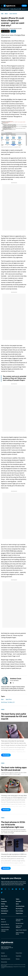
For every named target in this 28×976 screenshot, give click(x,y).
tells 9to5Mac (8, 99)
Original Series (19, 913)
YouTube (12, 889)
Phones (3, 899)
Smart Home (4, 908)
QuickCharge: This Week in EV (8, 702)
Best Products (19, 908)
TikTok (16, 889)
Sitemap (18, 958)
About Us (3, 919)
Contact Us (3, 921)
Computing (4, 901)
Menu (1, 6)
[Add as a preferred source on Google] (5, 31)
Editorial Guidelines (5, 927)
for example (21, 643)
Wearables (18, 901)
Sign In (24, 5)
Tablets (17, 899)
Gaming (3, 904)
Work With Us (4, 956)
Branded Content (19, 923)
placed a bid (18, 68)
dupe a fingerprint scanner (15, 358)
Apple (2, 699)
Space (17, 904)
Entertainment (4, 911)
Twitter (9, 889)
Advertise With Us (5, 924)
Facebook (1, 889)
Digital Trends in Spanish (21, 930)
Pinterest (19, 889)
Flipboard (1, 892)
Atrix (4, 466)
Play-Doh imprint (6, 367)
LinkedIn (23, 889)
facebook (10, 682)
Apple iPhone (9, 699)
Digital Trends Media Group (8, 966)
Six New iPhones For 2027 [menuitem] (15, 9)
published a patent (14, 74)
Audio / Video (4, 906)
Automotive (4, 913)
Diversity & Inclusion (5, 958)
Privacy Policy (19, 953)
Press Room (18, 956)
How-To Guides (19, 911)
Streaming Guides (20, 906)
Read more (6, 755)
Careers (3, 953)
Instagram (5, 889)
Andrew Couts (5, 28)
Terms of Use (4, 961)
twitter (13, 682)
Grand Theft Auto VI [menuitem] (5, 9)
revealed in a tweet (14, 83)
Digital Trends (8, 7)
